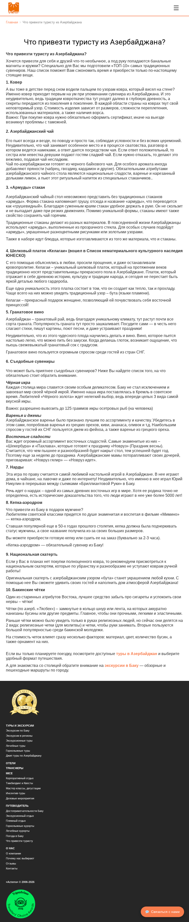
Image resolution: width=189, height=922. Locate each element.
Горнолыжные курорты (20, 825)
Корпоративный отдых (20, 778)
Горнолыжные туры (18, 750)
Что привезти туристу (19, 840)
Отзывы (11, 863)
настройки (103, 914)
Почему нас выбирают (20, 858)
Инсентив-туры (15, 793)
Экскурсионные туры (19, 740)
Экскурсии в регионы (19, 735)
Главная (12, 22)
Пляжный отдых (16, 820)
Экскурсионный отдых (20, 815)
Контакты (11, 868)
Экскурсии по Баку (18, 730)
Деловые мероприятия (20, 798)
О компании (13, 853)
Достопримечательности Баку (25, 810)
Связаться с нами (165, 912)
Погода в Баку (15, 835)
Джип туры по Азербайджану (24, 755)
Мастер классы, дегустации (23, 788)
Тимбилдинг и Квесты (19, 783)
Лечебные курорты (18, 830)
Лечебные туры (15, 745)
